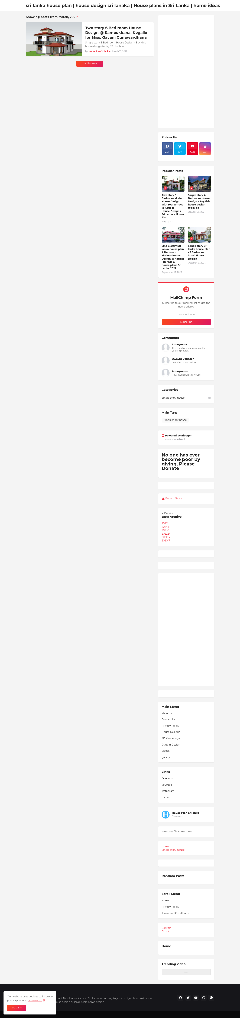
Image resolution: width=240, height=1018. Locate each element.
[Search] (211, 5)
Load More (88, 63)
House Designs (171, 732)
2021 (166, 537)
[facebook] (180, 998)
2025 (165, 523)
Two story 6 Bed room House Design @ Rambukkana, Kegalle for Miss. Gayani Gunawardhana (116, 33)
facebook (167, 778)
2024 (165, 526)
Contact (166, 928)
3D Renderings (171, 738)
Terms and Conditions (175, 913)
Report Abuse (173, 498)
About (165, 931)
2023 (165, 530)
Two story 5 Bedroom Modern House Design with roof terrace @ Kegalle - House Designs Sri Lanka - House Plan (173, 206)
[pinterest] (211, 998)
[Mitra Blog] (180, 157)
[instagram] (204, 998)
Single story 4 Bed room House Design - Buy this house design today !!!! (199, 202)
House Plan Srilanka (185, 812)
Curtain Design (171, 744)
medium (167, 797)
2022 (166, 533)
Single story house (186, 397)
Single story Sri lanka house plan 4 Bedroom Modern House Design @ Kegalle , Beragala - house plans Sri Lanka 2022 (173, 257)
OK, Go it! (16, 1008)
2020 (166, 540)
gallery (166, 757)
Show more (178, 816)
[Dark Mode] (204, 5)
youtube (167, 784)
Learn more (35, 1000)
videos (166, 750)
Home (165, 846)
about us (167, 713)
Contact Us (168, 719)
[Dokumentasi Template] (167, 157)
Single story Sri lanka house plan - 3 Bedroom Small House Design (199, 252)
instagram (168, 790)
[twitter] (188, 998)
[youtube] (196, 998)
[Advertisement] (186, 71)
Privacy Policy (170, 725)
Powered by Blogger (178, 435)
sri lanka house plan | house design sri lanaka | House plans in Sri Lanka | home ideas (123, 5)
